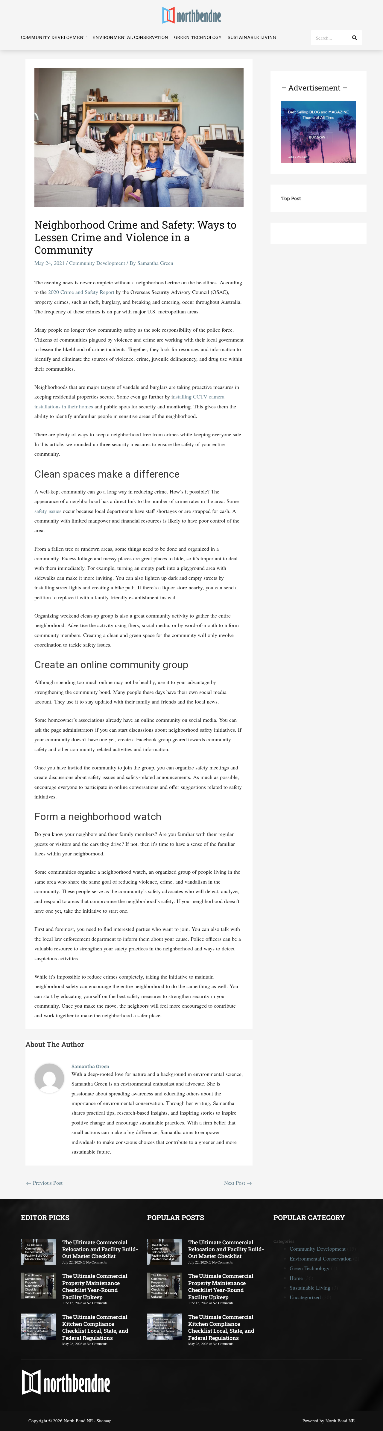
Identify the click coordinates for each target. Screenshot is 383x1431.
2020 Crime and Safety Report (81, 291)
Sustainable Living (252, 37)
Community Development (53, 37)
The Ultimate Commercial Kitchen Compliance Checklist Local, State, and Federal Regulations (95, 1327)
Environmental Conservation (130, 37)
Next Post (238, 1182)
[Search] (354, 37)
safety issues (47, 510)
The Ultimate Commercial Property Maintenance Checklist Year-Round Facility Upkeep (94, 1286)
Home (296, 1277)
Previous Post (44, 1182)
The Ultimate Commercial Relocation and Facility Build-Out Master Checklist (100, 1249)
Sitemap (104, 1421)
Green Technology (198, 37)
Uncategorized (305, 1297)
